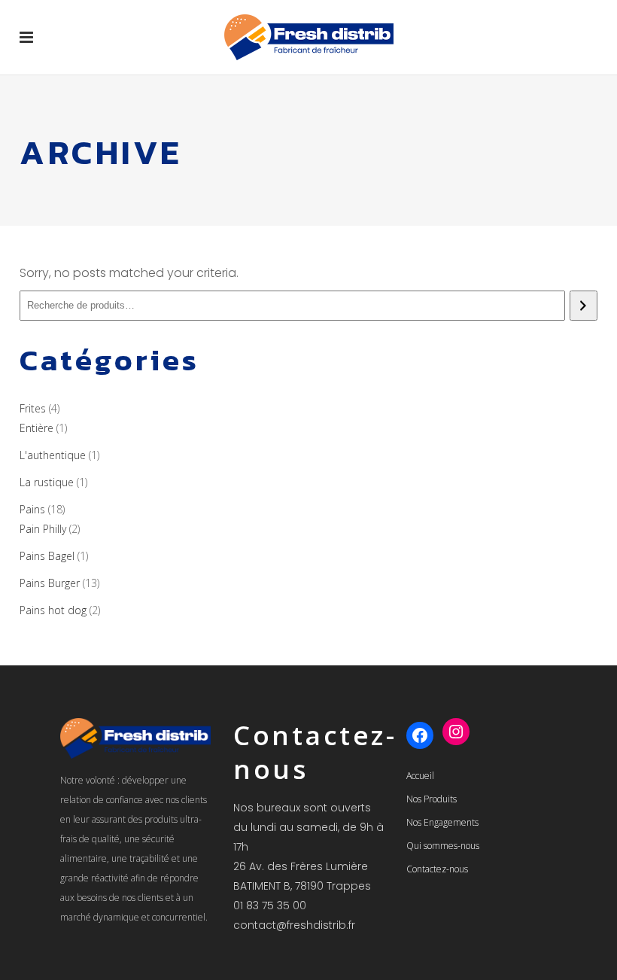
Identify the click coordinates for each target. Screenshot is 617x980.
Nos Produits (431, 799)
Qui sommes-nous (442, 845)
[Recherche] (583, 306)
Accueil (420, 775)
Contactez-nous (437, 869)
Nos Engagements (442, 822)
